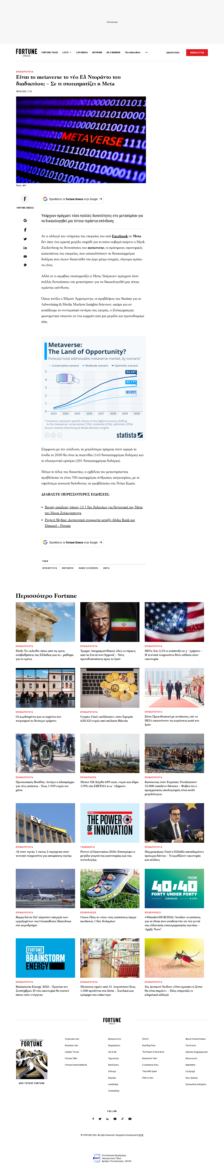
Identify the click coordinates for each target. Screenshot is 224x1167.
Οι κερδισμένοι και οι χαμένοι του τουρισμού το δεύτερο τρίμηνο (38, 719)
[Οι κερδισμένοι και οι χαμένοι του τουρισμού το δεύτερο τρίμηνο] (45, 688)
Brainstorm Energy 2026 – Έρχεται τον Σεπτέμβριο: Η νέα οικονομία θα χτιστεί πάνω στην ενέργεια (42, 991)
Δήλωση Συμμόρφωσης (197, 1052)
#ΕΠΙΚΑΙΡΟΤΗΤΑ (49, 568)
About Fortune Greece (195, 1039)
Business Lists (71, 1045)
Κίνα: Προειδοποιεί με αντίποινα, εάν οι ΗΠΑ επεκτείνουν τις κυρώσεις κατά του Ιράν (172, 721)
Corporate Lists (72, 1039)
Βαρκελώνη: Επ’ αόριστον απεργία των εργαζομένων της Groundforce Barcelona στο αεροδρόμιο (43, 921)
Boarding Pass (148, 1045)
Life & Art (112, 1052)
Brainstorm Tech (149, 1058)
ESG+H (145, 1039)
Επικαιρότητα (114, 1039)
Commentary (113, 1090)
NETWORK (97, 52)
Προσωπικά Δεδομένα (196, 1084)
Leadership (113, 1084)
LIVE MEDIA (82, 52)
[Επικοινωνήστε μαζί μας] (129, 1118)
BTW (141, 1135)
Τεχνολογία (113, 1058)
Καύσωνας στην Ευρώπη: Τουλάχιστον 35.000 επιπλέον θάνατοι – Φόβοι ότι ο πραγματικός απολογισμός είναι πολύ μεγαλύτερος (171, 788)
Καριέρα (112, 1077)
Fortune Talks (71, 1058)
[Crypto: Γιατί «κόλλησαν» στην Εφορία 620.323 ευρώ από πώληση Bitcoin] (110, 688)
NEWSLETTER (197, 52)
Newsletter (190, 1065)
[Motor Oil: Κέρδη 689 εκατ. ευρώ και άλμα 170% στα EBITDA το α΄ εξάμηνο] (110, 753)
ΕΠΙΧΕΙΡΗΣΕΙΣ (88, 777)
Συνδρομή (190, 1071)
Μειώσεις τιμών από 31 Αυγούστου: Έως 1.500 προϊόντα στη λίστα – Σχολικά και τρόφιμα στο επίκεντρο (107, 991)
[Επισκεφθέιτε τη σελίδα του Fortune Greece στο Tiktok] (122, 1118)
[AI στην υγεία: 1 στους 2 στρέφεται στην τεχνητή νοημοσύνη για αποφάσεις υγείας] (45, 823)
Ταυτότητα (191, 1045)
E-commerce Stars (150, 1065)
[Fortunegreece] (26, 55)
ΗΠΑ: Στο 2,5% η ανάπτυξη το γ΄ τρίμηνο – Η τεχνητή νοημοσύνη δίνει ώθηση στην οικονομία (173, 655)
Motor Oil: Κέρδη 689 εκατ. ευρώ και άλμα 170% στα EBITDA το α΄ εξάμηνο (109, 784)
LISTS (65, 52)
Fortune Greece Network (76, 1065)
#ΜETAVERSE (68, 568)
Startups (112, 1071)
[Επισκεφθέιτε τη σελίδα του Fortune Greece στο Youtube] (115, 1119)
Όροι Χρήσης (192, 1077)
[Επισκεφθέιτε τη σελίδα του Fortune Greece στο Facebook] (93, 1118)
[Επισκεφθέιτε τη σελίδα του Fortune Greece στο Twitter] (100, 1118)
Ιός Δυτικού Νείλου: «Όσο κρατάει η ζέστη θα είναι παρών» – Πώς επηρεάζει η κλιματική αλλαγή (173, 991)
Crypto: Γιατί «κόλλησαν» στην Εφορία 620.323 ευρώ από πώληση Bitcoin (106, 719)
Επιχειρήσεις (114, 1045)
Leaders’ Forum (72, 1052)
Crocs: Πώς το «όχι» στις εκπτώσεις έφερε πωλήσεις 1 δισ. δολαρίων (108, 919)
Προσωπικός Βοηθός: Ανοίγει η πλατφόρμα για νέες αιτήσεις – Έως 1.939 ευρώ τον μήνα (45, 786)
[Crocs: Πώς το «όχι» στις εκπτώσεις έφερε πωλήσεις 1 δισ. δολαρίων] (110, 888)
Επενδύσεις (113, 1065)
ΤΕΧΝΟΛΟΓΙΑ (87, 847)
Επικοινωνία (191, 1058)
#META (106, 568)
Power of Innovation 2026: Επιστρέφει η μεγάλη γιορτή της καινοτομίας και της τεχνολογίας (107, 856)
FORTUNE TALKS (49, 52)
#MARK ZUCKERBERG (89, 568)
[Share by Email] (25, 256)
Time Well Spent (149, 1071)
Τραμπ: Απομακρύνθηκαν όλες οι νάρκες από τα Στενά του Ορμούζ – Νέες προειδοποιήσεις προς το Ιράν (108, 655)
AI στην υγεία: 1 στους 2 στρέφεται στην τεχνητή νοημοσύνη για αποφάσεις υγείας (44, 854)
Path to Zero (147, 1077)
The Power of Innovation (153, 1052)
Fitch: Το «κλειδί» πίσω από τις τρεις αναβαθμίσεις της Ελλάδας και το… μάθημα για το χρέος (45, 655)
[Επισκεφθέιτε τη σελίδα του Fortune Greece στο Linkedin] (107, 1118)
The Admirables (133, 52)
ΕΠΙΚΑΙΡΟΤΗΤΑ (24, 71)
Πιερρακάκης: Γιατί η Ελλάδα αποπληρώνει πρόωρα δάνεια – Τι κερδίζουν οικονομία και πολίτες (174, 856)
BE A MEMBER (113, 52)
